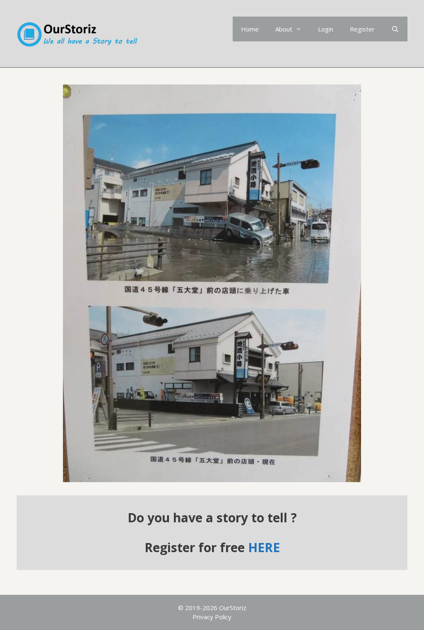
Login (325, 29)
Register (362, 29)
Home (250, 29)
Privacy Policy (212, 617)
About (283, 29)
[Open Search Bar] (395, 29)
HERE (264, 547)
